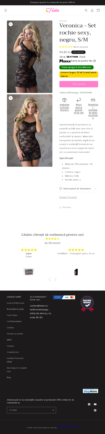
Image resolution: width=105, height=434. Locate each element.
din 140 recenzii (53, 243)
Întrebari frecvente (68, 197)
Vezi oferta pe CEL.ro (67, 426)
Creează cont (13, 352)
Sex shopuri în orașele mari (17, 369)
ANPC (9, 340)
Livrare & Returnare (15, 303)
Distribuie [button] (66, 207)
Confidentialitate (14, 321)
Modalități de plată (15, 309)
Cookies (10, 328)
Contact (10, 346)
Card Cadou (12, 315)
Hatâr (35, 428)
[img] (52, 239)
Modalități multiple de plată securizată (93, 111)
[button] (6, 10)
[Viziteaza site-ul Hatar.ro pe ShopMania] (90, 391)
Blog (9, 377)
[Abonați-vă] (53, 410)
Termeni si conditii (15, 334)
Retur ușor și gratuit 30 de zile (79, 108)
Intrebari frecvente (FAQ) (15, 360)
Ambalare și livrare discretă (64, 107)
